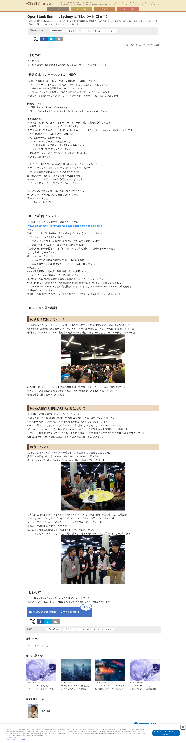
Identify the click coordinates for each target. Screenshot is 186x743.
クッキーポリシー (11, 737)
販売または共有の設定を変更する (15, 739)
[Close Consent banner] (183, 727)
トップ (58, 9)
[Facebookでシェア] (44, 38)
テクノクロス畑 (128, 9)
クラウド (73, 31)
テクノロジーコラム (38, 646)
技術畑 (104, 9)
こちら (118, 729)
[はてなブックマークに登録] (51, 38)
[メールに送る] (59, 38)
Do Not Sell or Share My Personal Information (166, 733)
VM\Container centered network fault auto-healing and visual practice (64, 225)
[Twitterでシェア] (36, 38)
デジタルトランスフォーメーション (98, 31)
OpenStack (57, 31)
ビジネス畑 (81, 9)
